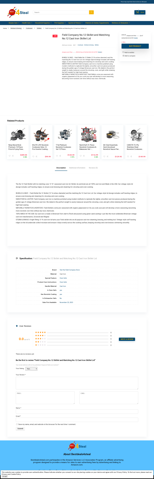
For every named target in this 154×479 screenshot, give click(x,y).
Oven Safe (63, 278)
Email (18, 416)
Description (61, 168)
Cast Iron (63, 286)
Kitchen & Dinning (16, 28)
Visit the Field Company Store (70, 270)
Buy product (135, 46)
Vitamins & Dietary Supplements (97, 23)
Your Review (21, 375)
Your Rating (20, 368)
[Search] (91, 12)
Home (5, 28)
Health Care (26, 23)
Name (18, 408)
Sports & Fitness (74, 23)
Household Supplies (42, 23)
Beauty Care (13, 23)
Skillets (39, 28)
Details (100, 52)
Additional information (77, 168)
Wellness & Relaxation (120, 23)
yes (61, 290)
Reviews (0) (93, 168)
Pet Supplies (59, 23)
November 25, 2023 (66, 302)
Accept (5, 476)
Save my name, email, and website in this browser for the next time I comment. (47, 424)
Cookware (29, 28)
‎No (61, 298)
